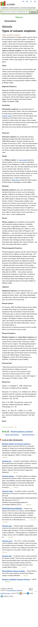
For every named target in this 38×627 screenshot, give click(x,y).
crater (9, 116)
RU (23, 1)
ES (31, 1)
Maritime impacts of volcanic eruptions (16, 444)
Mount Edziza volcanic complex (13, 571)
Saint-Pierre (16, 180)
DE (27, 1)
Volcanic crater (7, 491)
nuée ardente (23, 160)
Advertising (19, 590)
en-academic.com (8, 3)
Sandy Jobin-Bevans (12, 434)
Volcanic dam (7, 556)
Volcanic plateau (8, 476)
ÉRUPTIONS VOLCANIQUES (12, 508)
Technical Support (11, 590)
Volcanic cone (7, 541)
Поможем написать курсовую (22, 431)
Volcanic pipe (7, 526)
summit (4, 116)
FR (35, 1)
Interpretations (10, 21)
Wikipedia (19, 17)
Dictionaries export (5, 593)
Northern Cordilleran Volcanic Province (16, 579)
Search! (33, 12)
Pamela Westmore (28, 434)
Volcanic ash (6, 461)
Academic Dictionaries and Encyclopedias (18, 8)
